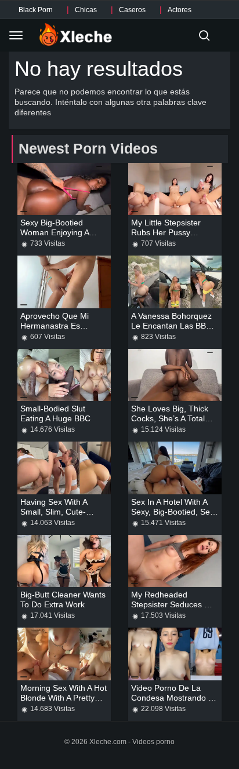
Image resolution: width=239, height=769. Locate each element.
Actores (179, 10)
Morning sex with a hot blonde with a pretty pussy (63, 697)
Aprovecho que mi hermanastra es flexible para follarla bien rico (59, 330)
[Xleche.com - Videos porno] (75, 35)
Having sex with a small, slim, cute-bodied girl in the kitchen (53, 516)
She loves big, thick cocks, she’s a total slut (169, 418)
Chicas (86, 10)
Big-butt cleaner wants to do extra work (63, 599)
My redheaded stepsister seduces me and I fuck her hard (173, 604)
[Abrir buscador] (204, 35)
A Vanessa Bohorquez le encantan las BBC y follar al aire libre (171, 325)
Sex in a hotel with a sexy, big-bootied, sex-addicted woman (174, 511)
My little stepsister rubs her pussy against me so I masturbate (166, 237)
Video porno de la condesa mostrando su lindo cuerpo (174, 697)
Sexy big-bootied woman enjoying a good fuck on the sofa (55, 237)
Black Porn (36, 10)
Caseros (132, 10)
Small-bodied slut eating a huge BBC (55, 413)
